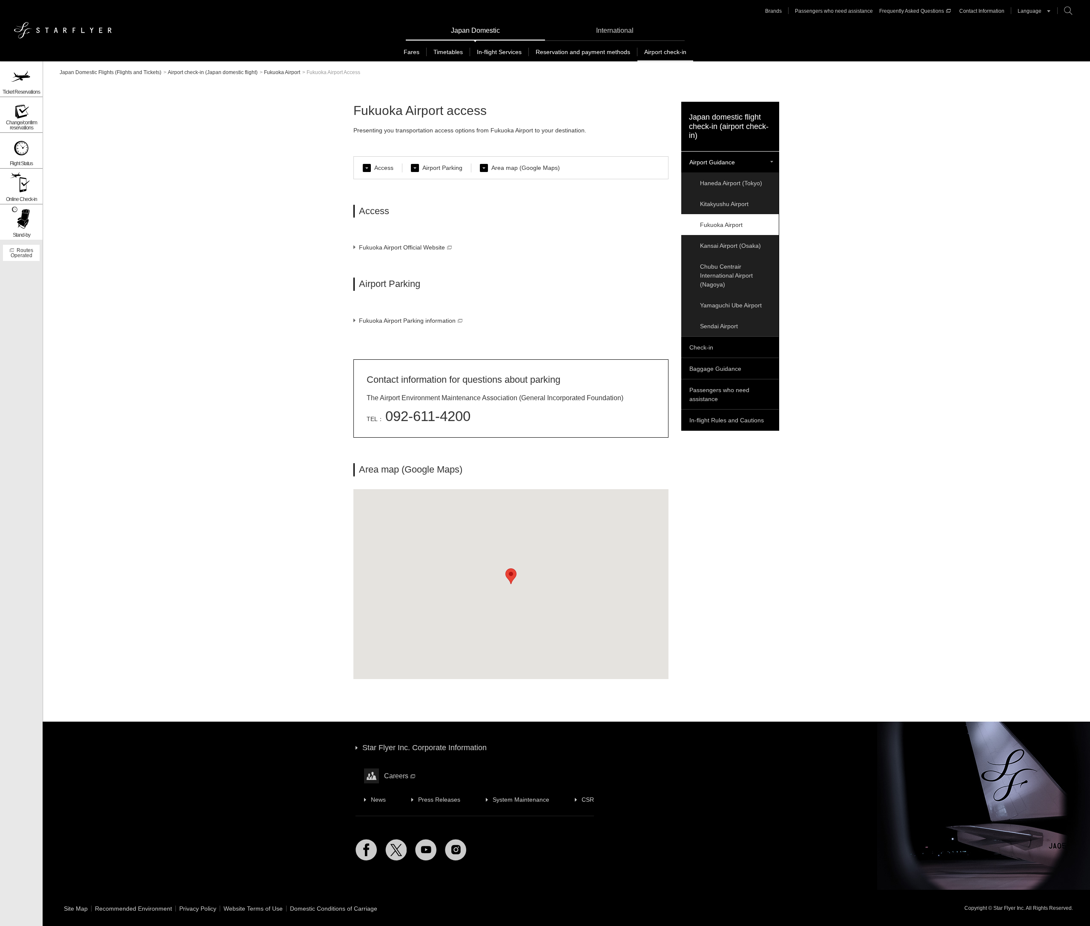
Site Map (76, 909)
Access (383, 167)
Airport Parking (442, 167)
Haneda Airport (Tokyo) (731, 183)
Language (1029, 11)
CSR (588, 799)
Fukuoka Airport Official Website (402, 247)
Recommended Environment (133, 909)
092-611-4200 (427, 416)
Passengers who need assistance (834, 11)
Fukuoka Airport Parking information (407, 320)
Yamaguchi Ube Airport (731, 305)
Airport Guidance (712, 162)
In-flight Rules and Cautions (726, 420)
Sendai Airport (719, 326)
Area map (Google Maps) (525, 167)
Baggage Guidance (715, 368)
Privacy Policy (197, 909)
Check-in (701, 347)
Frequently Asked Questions (911, 11)
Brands (773, 11)
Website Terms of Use (253, 909)
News (378, 799)
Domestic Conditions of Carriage (333, 909)
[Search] (1068, 10)
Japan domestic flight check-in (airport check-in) (729, 126)
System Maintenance (521, 799)
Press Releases (439, 799)
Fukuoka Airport (721, 224)
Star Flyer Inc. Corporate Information (424, 747)
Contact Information (981, 11)
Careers (396, 776)
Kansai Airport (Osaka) (730, 245)
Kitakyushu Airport (724, 204)
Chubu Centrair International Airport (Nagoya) (726, 275)
